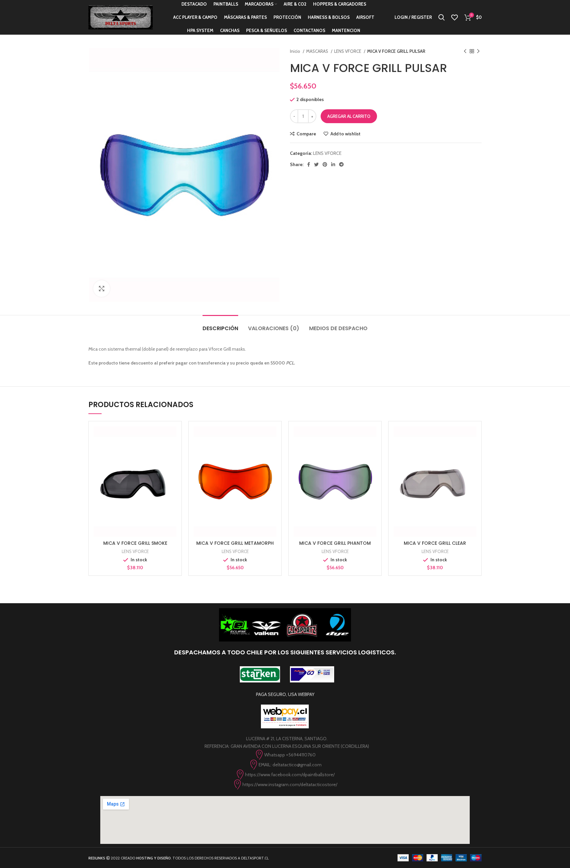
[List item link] (285, 755)
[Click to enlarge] (101, 288)
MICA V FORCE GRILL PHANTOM (335, 543)
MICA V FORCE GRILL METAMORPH (235, 543)
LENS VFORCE (348, 51)
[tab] (220, 325)
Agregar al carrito (348, 116)
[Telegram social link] (341, 164)
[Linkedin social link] (333, 164)
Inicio (295, 51)
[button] (135, 487)
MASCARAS (317, 51)
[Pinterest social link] (325, 164)
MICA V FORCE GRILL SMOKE (135, 543)
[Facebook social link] (308, 164)
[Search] (441, 17)
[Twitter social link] (316, 164)
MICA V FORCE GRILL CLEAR (435, 543)
